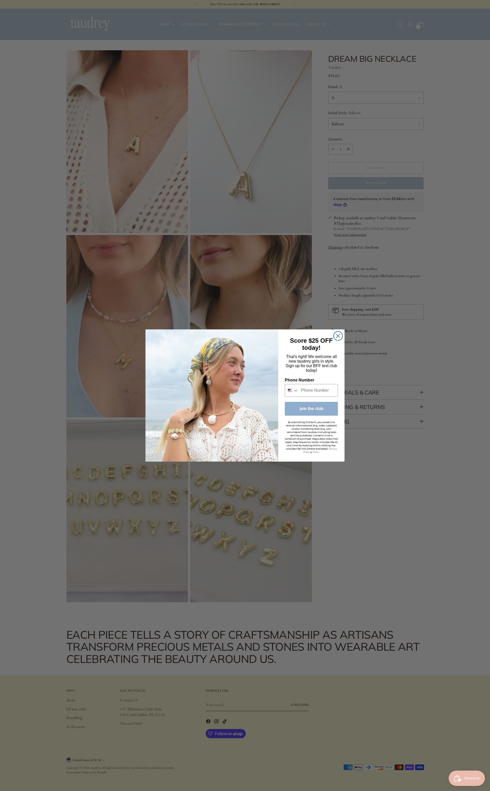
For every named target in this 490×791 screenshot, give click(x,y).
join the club (311, 408)
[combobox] (292, 390)
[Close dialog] (338, 335)
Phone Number (299, 380)
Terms (315, 452)
